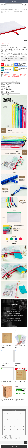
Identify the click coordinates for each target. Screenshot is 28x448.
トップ (2, 8)
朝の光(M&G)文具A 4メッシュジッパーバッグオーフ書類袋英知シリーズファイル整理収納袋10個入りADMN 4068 (14, 11)
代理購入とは (6, 72)
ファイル (8, 8)
